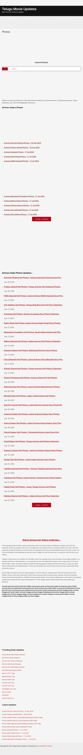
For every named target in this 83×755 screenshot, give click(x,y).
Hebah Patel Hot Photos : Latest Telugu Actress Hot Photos (30, 487)
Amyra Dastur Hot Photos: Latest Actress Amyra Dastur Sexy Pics (32, 423)
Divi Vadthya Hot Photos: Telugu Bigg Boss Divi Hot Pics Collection (33, 305)
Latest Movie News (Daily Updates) (13, 654)
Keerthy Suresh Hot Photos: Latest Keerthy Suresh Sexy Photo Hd (33, 405)
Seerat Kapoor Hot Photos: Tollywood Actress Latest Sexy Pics (31, 432)
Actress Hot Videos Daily (45, 19)
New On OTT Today (8, 673)
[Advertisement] (16, 2)
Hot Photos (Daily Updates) (11, 658)
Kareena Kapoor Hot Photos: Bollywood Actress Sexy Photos (30, 350)
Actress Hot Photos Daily (26, 19)
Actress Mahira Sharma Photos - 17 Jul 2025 (21, 201)
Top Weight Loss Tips (9, 689)
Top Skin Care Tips (8, 682)
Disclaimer (5, 695)
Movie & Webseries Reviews (65, 19)
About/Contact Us (8, 698)
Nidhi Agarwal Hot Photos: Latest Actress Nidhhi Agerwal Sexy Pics (33, 296)
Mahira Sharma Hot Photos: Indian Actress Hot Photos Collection (32, 341)
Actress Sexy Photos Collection (12, 661)
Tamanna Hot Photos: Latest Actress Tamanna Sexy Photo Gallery (33, 478)
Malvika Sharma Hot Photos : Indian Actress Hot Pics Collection (31, 496)
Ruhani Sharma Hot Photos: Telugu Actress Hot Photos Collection (32, 369)
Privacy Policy (6, 692)
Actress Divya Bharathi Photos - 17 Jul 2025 (21, 210)
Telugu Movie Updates (19, 9)
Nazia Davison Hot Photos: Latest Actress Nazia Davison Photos (32, 387)
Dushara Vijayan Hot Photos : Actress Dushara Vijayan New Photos (33, 450)
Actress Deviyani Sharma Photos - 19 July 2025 (22, 143)
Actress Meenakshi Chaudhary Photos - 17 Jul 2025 (24, 196)
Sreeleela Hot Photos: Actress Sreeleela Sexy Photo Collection (31, 314)
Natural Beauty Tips (8, 676)
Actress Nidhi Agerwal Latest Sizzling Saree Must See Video (21, 723)
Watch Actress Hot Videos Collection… (41, 540)
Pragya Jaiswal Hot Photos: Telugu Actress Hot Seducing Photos (32, 287)
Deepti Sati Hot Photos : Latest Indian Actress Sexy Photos (29, 460)
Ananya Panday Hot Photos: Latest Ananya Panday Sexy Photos (32, 414)
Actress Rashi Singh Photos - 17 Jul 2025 (20, 157)
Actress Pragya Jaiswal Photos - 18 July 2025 (22, 147)
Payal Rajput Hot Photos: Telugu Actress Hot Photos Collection (31, 441)
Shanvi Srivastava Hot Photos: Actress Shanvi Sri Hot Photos (30, 378)
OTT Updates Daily (9, 25)
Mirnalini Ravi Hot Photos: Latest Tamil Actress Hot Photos (29, 396)
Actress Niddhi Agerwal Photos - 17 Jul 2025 (21, 161)
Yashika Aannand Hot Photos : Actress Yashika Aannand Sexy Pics (33, 469)
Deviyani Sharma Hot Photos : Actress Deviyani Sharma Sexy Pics (32, 278)
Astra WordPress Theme (44, 746)
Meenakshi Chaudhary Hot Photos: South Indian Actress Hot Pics (32, 332)
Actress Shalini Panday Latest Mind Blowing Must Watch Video (22, 717)
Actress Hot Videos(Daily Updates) (13, 667)
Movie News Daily (9, 19)
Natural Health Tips (8, 679)
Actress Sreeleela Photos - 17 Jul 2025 (19, 152)
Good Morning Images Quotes (11, 670)
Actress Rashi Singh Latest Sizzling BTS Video (17, 727)
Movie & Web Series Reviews (11, 664)
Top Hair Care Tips (8, 686)
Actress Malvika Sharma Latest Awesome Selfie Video (19, 720)
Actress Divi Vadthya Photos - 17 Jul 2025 (20, 214)
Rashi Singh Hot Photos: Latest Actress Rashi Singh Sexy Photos (32, 323)
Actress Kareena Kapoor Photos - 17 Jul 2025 (21, 205)
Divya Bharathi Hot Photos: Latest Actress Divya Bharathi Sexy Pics (33, 359)
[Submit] (5, 68)
